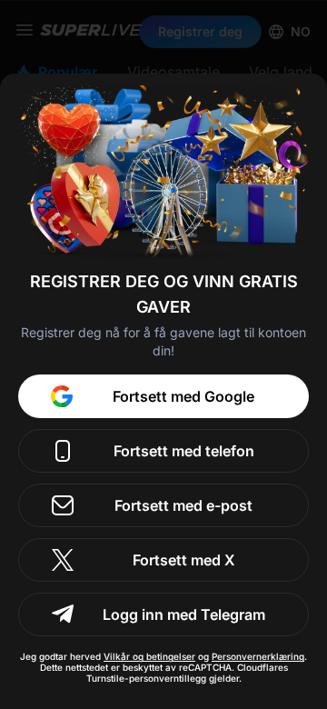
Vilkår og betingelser (149, 656)
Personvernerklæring (258, 656)
